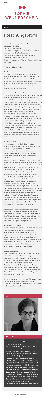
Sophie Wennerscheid (22, 15)
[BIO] (23, 314)
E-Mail (20, 7)
